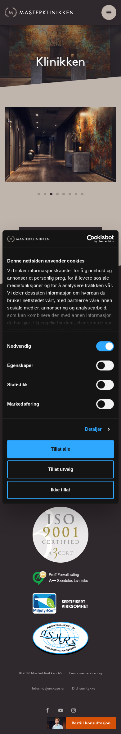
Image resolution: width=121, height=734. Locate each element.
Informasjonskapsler (48, 688)
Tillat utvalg (60, 469)
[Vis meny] (108, 12)
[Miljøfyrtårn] (60, 607)
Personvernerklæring (85, 673)
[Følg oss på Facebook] (47, 710)
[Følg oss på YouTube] (60, 710)
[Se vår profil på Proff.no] (60, 581)
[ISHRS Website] (60, 642)
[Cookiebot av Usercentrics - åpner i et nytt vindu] (87, 239)
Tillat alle (60, 449)
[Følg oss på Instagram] (73, 710)
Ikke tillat (60, 489)
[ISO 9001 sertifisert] (60, 539)
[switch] (105, 365)
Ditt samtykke (83, 688)
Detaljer (93, 429)
